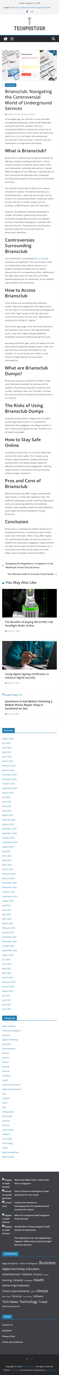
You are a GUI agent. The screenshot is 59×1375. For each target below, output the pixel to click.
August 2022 (8, 955)
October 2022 (8, 946)
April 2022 (7, 973)
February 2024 (8, 874)
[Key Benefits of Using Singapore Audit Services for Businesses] (7, 1230)
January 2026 (8, 770)
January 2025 (8, 824)
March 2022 (7, 977)
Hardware (6, 1075)
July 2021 (6, 995)
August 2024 (8, 846)
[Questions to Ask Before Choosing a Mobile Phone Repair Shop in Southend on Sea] (12, 694)
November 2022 (9, 941)
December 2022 (9, 937)
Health (5, 1080)
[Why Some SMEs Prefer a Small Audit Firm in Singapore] (7, 1183)
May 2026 (6, 752)
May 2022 (6, 968)
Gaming (5, 1066)
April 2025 (7, 810)
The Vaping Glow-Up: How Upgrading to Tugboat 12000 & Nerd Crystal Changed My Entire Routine (33, 1241)
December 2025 (9, 774)
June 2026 (6, 747)
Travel (5, 1147)
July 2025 (6, 797)
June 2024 (6, 855)
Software (6, 1134)
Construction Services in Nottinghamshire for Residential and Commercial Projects (31, 1206)
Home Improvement (11, 1084)
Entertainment (9, 1048)
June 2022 (6, 964)
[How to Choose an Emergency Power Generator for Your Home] (7, 1195)
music (5, 1102)
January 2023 (8, 932)
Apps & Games (9, 1026)
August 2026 (8, 738)
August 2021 (8, 991)
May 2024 (6, 860)
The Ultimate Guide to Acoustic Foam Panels (30, 574)
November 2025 (9, 779)
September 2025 (9, 788)
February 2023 (8, 928)
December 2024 (9, 828)
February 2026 (8, 765)
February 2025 (8, 819)
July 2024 (6, 851)
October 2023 (8, 892)
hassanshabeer (29, 114)
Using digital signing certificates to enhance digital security (27, 675)
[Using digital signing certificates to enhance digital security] (29, 642)
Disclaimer (7, 1330)
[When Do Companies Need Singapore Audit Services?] (7, 1219)
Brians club (39, 258)
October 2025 (8, 783)
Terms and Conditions (12, 1342)
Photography (8, 1111)
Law (4, 1093)
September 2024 (9, 842)
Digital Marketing (10, 1039)
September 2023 (9, 896)
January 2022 (8, 986)
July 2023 (6, 905)
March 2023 (7, 923)
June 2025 (6, 801)
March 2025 (7, 815)
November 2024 (9, 833)
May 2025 (6, 806)
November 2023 (9, 887)
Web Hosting (8, 1157)
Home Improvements (11, 1089)
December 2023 (9, 883)
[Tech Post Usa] (5, 39)
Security (6, 1120)
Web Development (10, 1152)
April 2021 (7, 1009)
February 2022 (8, 982)
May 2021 (6, 1004)
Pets (4, 1107)
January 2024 (8, 878)
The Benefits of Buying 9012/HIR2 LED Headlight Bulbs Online (29, 623)
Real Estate (7, 1116)
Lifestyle (6, 1098)
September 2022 (9, 950)
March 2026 (7, 761)
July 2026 (6, 743)
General (5, 1071)
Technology (10, 85)
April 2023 (7, 919)
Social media (8, 1129)
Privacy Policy (8, 1336)
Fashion (5, 1053)
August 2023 (8, 901)
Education (6, 1044)
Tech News (7, 1138)
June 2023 (6, 910)
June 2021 (6, 1000)
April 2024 (7, 864)
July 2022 (6, 959)
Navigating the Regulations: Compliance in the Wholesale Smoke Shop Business (29, 565)
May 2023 (6, 914)
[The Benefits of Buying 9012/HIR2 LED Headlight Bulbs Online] (29, 590)
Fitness (5, 1062)
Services (6, 1125)
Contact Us (7, 1325)
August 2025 (8, 792)
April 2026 (7, 756)
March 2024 (7, 869)
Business (6, 1035)
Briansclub (15, 136)
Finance (5, 1057)
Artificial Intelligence (11, 1030)
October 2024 (8, 837)
